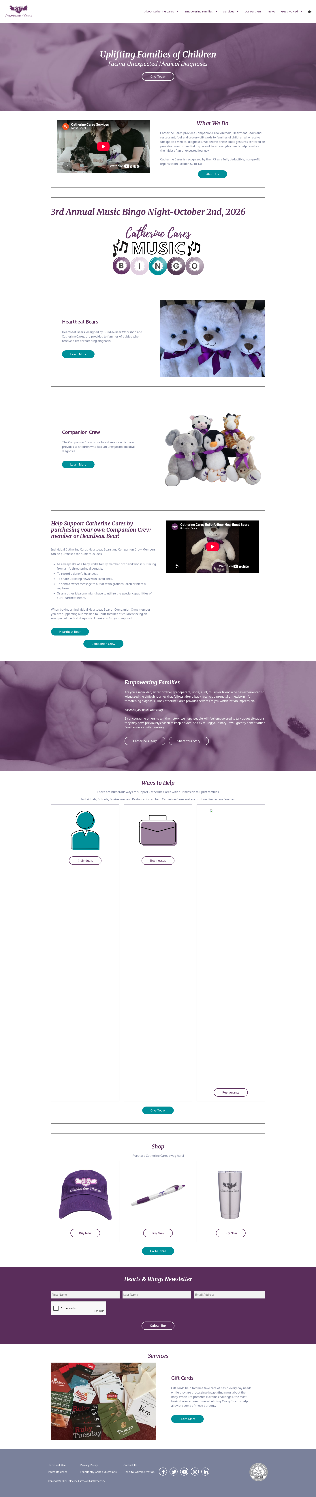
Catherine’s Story (145, 741)
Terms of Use (57, 1465)
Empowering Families (199, 11)
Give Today (158, 77)
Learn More (78, 354)
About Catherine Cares (159, 11)
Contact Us (130, 1465)
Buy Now (85, 1233)
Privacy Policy (89, 1465)
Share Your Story (188, 741)
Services (228, 11)
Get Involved (289, 11)
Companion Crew (103, 644)
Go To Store (158, 1251)
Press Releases (57, 1472)
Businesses (158, 861)
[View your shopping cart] (311, 12)
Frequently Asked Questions (98, 1472)
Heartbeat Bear (70, 632)
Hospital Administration (139, 1472)
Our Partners (253, 11)
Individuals (85, 861)
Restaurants (230, 1092)
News (271, 11)
